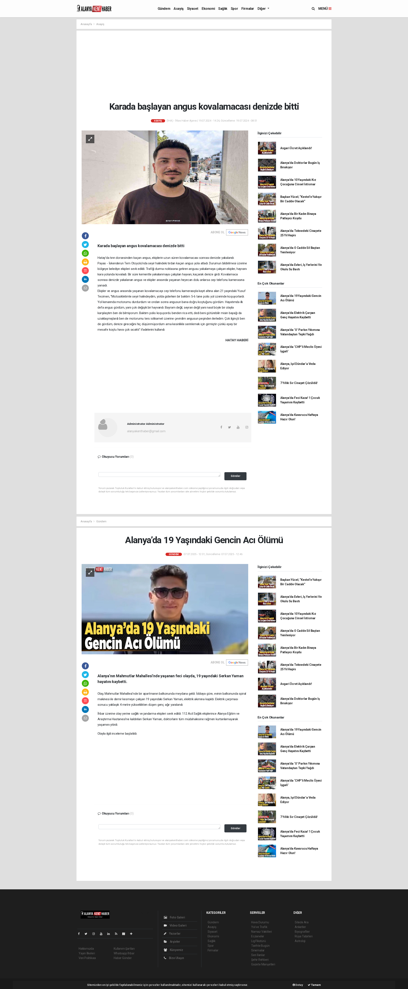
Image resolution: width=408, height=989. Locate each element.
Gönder (235, 475)
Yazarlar (175, 933)
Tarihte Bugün (260, 945)
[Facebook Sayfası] (80, 933)
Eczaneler (257, 936)
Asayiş (179, 9)
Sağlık (222, 9)
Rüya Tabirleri (303, 936)
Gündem (164, 9)
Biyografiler (302, 931)
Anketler (300, 927)
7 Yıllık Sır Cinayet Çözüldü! (298, 383)
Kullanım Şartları (124, 948)
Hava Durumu (260, 922)
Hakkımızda (86, 948)
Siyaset (192, 9)
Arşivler (174, 941)
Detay (299, 984)
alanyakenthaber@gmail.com (146, 431)
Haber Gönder (123, 958)
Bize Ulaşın (176, 958)
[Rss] (118, 933)
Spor (234, 9)
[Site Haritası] (125, 933)
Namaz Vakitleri (261, 931)
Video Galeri (177, 925)
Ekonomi (208, 9)
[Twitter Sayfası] (88, 933)
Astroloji (300, 941)
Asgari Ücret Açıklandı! (296, 148)
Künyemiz (176, 950)
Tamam (315, 984)
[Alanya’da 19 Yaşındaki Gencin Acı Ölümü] (165, 609)
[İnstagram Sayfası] (95, 933)
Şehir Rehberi (260, 959)
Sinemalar (258, 950)
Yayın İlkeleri (87, 953)
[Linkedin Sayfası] (110, 933)
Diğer (262, 9)
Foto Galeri (177, 917)
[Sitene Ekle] (133, 933)
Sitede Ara (302, 922)
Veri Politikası (87, 958)
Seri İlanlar (258, 955)
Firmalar (247, 9)
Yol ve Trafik (259, 927)
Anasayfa (86, 24)
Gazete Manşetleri (263, 964)
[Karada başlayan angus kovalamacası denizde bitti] (165, 177)
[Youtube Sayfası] (103, 933)
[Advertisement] (207, 66)
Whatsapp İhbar (124, 953)
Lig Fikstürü (258, 941)
